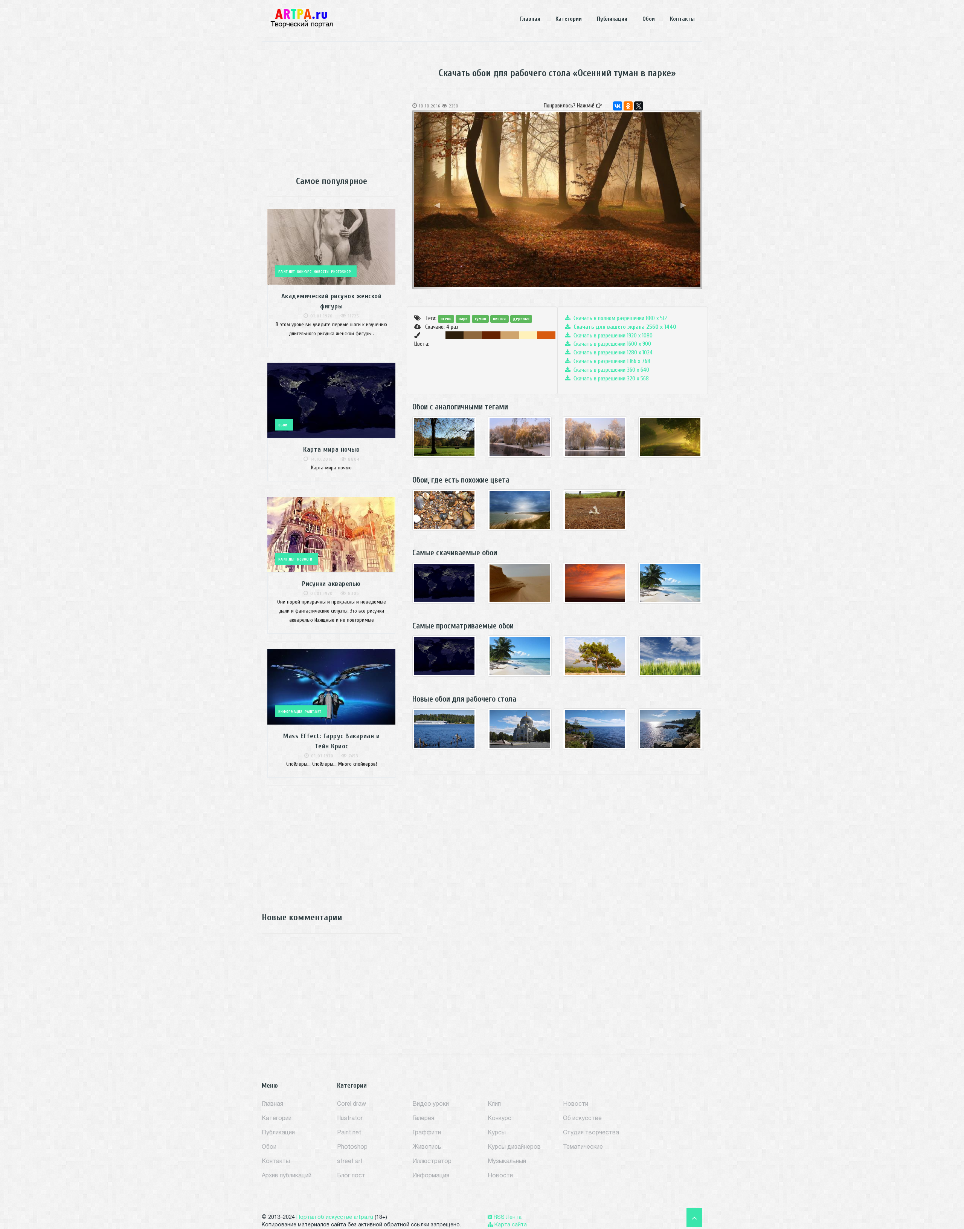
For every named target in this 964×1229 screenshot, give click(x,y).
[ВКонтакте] (617, 105)
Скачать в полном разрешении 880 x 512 (618, 318)
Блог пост (351, 1175)
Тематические (583, 1147)
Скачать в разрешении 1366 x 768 (610, 361)
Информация (430, 1175)
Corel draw (351, 1104)
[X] (638, 105)
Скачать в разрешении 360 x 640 (609, 369)
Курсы (497, 1133)
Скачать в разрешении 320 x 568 (609, 378)
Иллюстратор (431, 1161)
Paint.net (349, 1133)
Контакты (682, 18)
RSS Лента (507, 1217)
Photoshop (352, 1147)
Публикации (612, 18)
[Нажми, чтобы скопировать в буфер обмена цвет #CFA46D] (509, 335)
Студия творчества (591, 1133)
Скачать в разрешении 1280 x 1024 (611, 352)
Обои (648, 18)
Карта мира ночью (331, 450)
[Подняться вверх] (694, 1219)
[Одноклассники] (628, 105)
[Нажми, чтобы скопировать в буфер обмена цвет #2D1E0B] (454, 335)
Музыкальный (507, 1161)
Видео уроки (430, 1104)
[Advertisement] (331, 109)
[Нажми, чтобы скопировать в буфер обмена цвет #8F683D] (473, 335)
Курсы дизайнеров (514, 1147)
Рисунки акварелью (331, 584)
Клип (494, 1104)
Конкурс (499, 1118)
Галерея (423, 1118)
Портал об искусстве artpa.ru (334, 1217)
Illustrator (350, 1118)
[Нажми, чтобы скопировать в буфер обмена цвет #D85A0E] (546, 335)
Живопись (426, 1147)
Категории (568, 18)
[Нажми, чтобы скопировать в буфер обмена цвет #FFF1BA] (528, 335)
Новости (500, 1175)
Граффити (426, 1133)
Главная (530, 18)
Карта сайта (510, 1225)
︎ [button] (437, 205)
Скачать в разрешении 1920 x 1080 (611, 335)
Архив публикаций (286, 1175)
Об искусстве (582, 1118)
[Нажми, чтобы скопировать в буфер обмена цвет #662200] (491, 335)
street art (350, 1161)
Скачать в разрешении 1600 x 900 (610, 343)
